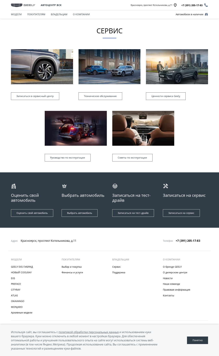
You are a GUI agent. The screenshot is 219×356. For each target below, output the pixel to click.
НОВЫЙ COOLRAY (21, 272)
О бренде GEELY (172, 266)
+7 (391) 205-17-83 (188, 241)
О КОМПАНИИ (81, 14)
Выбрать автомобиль (79, 213)
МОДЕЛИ (16, 14)
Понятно (197, 340)
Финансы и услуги (72, 272)
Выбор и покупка (72, 266)
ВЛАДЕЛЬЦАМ (59, 14)
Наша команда (171, 283)
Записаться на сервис (181, 213)
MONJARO (17, 307)
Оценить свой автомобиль (32, 213)
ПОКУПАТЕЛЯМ (36, 14)
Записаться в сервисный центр (35, 96)
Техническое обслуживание (100, 96)
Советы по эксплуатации (132, 157)
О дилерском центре (175, 272)
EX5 (13, 278)
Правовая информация (176, 289)
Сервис (116, 266)
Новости (168, 278)
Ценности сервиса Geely (165, 96)
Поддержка (118, 272)
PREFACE (16, 283)
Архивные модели (21, 312)
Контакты (168, 295)
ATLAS (14, 295)
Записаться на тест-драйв (133, 213)
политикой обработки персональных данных (89, 332)
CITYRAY (15, 289)
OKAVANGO (17, 301)
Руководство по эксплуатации (67, 157)
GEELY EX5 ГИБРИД (22, 266)
